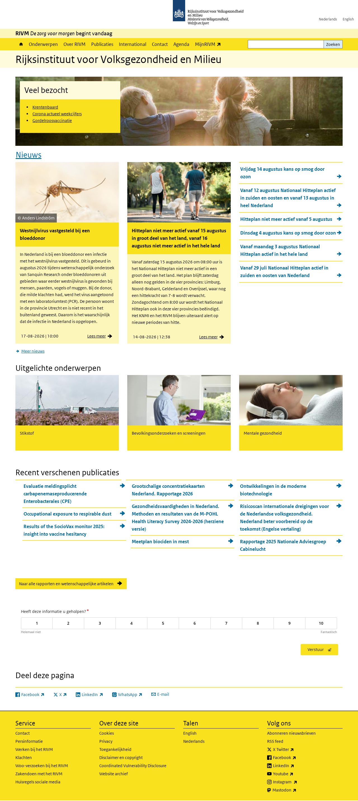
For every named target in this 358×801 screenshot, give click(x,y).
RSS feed (275, 741)
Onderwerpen (43, 44)
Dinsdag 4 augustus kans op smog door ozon (288, 233)
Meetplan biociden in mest (160, 541)
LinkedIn (296, 765)
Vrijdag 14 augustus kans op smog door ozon (282, 173)
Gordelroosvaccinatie (52, 120)
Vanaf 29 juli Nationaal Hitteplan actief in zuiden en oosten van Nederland (284, 271)
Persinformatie (29, 741)
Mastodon (296, 790)
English (348, 19)
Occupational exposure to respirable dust (67, 514)
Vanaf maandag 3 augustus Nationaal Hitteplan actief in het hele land (280, 250)
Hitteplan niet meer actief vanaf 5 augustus (286, 219)
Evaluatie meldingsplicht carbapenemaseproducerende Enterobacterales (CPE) (55, 493)
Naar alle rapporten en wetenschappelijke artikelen (66, 583)
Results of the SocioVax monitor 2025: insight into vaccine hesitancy (64, 530)
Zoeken (333, 44)
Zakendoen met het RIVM (38, 773)
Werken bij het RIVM (34, 749)
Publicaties (102, 44)
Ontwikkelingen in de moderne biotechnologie (273, 490)
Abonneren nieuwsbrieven (291, 733)
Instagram (297, 781)
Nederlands (328, 19)
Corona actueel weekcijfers (57, 113)
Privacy (105, 741)
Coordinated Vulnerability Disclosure (132, 765)
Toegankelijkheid (115, 749)
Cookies (106, 733)
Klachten (23, 757)
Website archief (113, 773)
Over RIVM (74, 44)
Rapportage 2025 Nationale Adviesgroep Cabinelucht (283, 545)
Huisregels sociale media (37, 781)
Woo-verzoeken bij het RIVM (41, 765)
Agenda (181, 44)
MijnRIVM (209, 44)
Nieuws (28, 155)
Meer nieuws (32, 351)
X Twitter (296, 749)
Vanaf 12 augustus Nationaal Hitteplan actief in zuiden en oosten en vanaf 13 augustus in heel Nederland (288, 198)
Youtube (295, 773)
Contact (160, 44)
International (132, 44)
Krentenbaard (45, 107)
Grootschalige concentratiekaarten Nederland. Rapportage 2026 (168, 490)
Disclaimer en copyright (121, 757)
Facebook (297, 757)
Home (20, 44)
